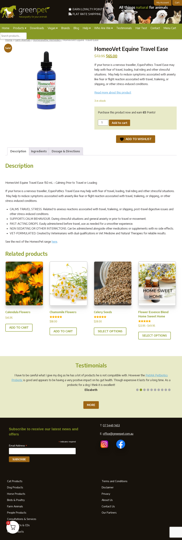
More (91, 405)
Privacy (106, 493)
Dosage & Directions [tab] (66, 151)
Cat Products (14, 481)
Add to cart (119, 123)
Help (86, 28)
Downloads (37, 28)
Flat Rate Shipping (86, 14)
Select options (110, 331)
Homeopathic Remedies (47, 40)
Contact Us (108, 506)
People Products (16, 512)
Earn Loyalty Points (88, 9)
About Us (107, 499)
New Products (15, 531)
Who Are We (102, 28)
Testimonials (124, 28)
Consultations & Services (21, 518)
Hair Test (141, 28)
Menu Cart (170, 28)
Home (5, 28)
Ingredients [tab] (39, 151)
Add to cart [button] (19, 327)
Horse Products (16, 493)
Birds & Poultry (16, 499)
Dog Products (15, 487)
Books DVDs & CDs (18, 525)
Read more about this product (112, 92)
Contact (155, 28)
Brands (65, 28)
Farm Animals (23, 40)
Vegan (51, 28)
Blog (76, 28)
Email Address (18, 445)
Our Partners (109, 512)
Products (18, 28)
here (54, 241)
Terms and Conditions (114, 481)
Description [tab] (18, 151)
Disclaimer (108, 487)
